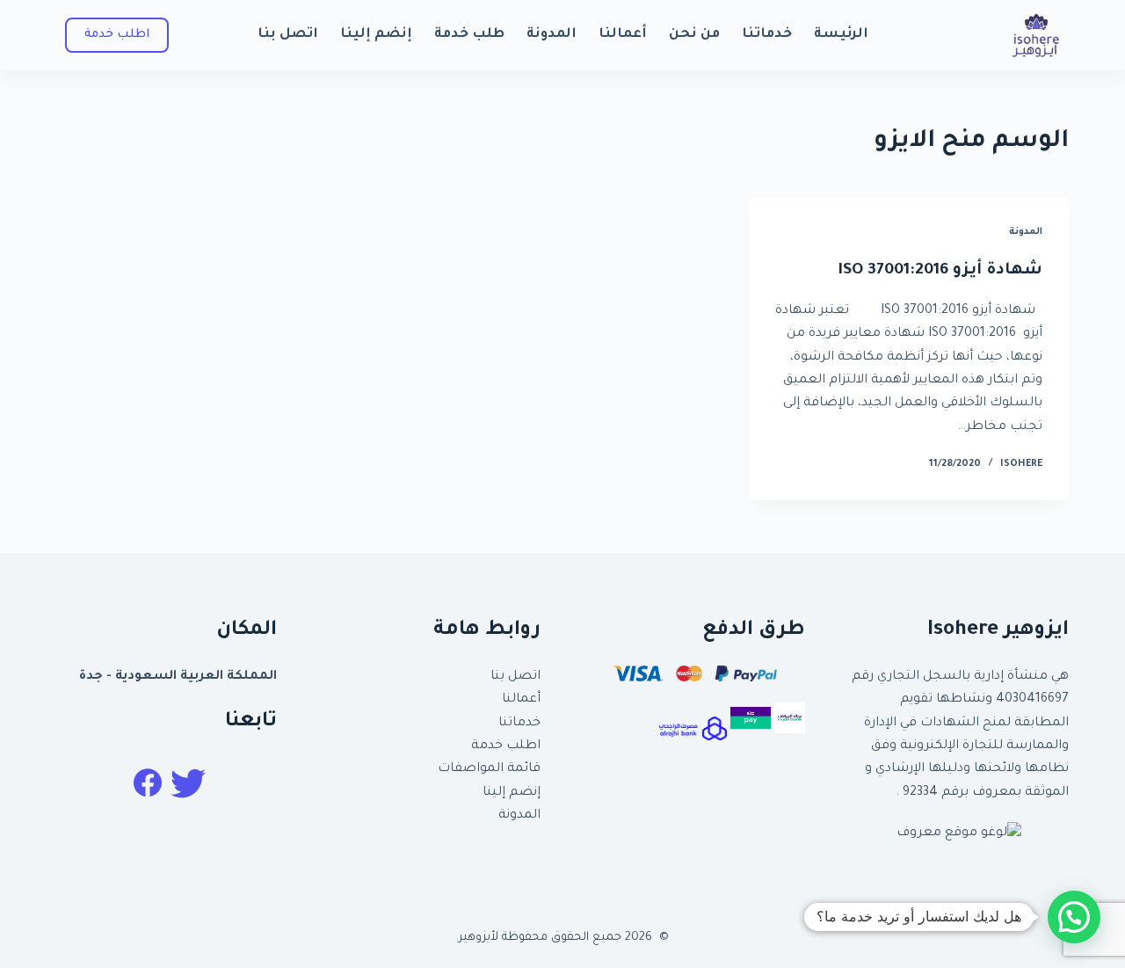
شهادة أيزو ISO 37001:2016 (940, 271)
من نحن (694, 34)
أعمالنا (623, 34)
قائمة (522, 769)
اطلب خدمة (506, 746)
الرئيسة (841, 34)
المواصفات (471, 769)
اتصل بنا (288, 34)
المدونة (551, 34)
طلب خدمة (469, 34)
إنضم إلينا (376, 34)
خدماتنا (767, 34)
